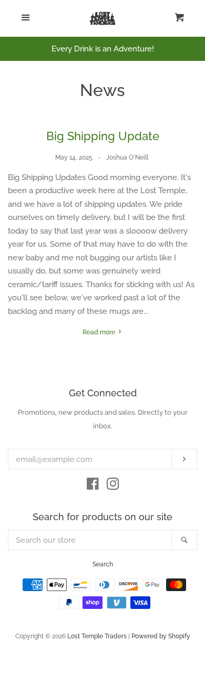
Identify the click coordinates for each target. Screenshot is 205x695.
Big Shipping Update (102, 136)
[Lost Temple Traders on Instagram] (113, 486)
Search (103, 564)
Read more (100, 332)
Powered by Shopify (160, 636)
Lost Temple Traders (97, 636)
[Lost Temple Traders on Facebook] (92, 486)
